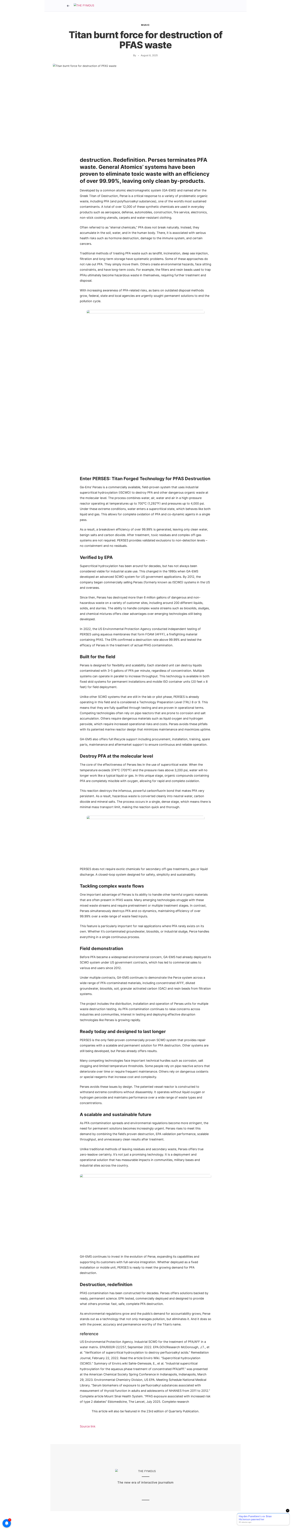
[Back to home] (68, 5)
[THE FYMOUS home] (84, 5)
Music (145, 25)
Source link (87, 1426)
